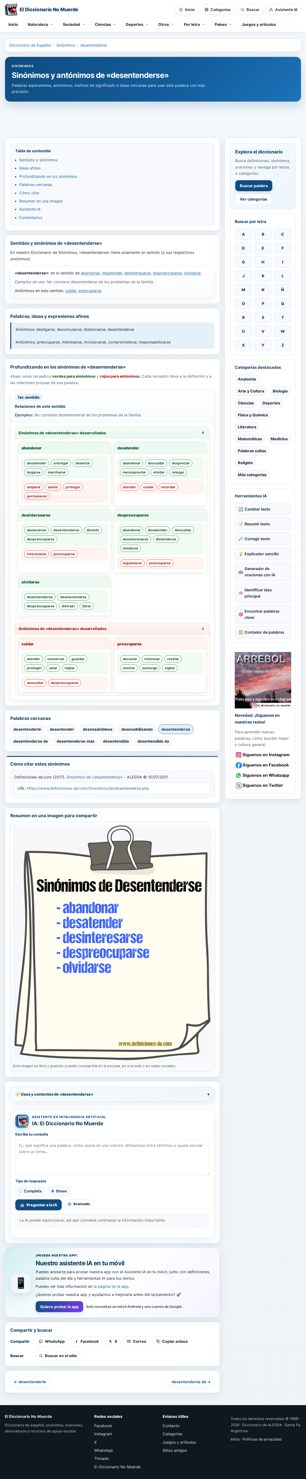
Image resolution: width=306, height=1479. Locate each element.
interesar (152, 659)
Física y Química (253, 415)
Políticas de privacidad (262, 1439)
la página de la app (111, 1286)
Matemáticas (250, 438)
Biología (280, 391)
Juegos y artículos (259, 24)
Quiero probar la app (59, 1306)
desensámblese (98, 729)
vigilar (70, 668)
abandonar (90, 273)
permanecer (37, 496)
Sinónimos (65, 45)
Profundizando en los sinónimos (48, 176)
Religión (245, 462)
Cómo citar (29, 192)
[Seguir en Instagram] (263, 754)
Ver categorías (253, 199)
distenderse (166, 539)
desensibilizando (137, 729)
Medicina (279, 438)
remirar (129, 668)
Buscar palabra (254, 185)
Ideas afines (30, 168)
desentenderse (93, 45)
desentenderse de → (191, 1381)
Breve (61, 1191)
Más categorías (252, 474)
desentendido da (153, 741)
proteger (73, 487)
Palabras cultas (252, 450)
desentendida (116, 741)
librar (86, 606)
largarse (34, 472)
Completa (33, 1191)
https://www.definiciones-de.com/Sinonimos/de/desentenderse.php (88, 788)
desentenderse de (30, 741)
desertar (83, 463)
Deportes (271, 403)
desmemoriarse (73, 597)
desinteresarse (137, 273)
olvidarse (192, 273)
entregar (61, 463)
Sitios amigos (175, 1450)
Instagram (103, 1433)
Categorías (172, 1433)
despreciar (181, 463)
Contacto (171, 1425)
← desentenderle (30, 1381)
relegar (178, 472)
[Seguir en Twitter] (263, 785)
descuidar (156, 463)
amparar (34, 487)
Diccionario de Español (30, 45)
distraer (68, 606)
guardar (78, 659)
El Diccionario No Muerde (117, 1466)
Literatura (247, 426)
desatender (112, 273)
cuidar (70, 290)
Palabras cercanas (35, 184)
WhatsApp (103, 1450)
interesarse (36, 554)
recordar (168, 487)
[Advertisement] (153, 117)
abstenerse (36, 530)
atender (129, 487)
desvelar (130, 659)
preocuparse (89, 290)
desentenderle (27, 729)
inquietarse (132, 563)
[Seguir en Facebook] (263, 765)
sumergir (150, 668)
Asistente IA (30, 209)
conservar (55, 659)
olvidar (159, 472)
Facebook (103, 1425)
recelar (173, 659)
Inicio (13, 24)
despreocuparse (167, 273)
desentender (62, 729)
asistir (53, 487)
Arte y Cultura (251, 391)
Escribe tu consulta (31, 1134)
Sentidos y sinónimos (38, 160)
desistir (93, 530)
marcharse (57, 472)
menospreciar (134, 472)
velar (53, 668)
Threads (101, 1458)
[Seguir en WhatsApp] (263, 775)
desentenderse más (75, 741)
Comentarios (30, 217)
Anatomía (247, 379)
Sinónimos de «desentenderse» (94, 777)
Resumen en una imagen (41, 201)
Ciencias (246, 403)
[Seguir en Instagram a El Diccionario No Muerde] (263, 680)
